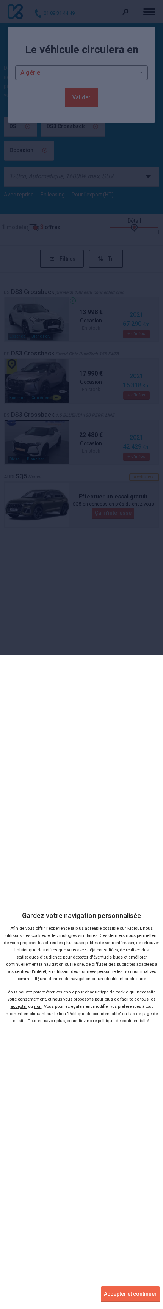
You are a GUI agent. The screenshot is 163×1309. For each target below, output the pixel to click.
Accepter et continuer (130, 1294)
